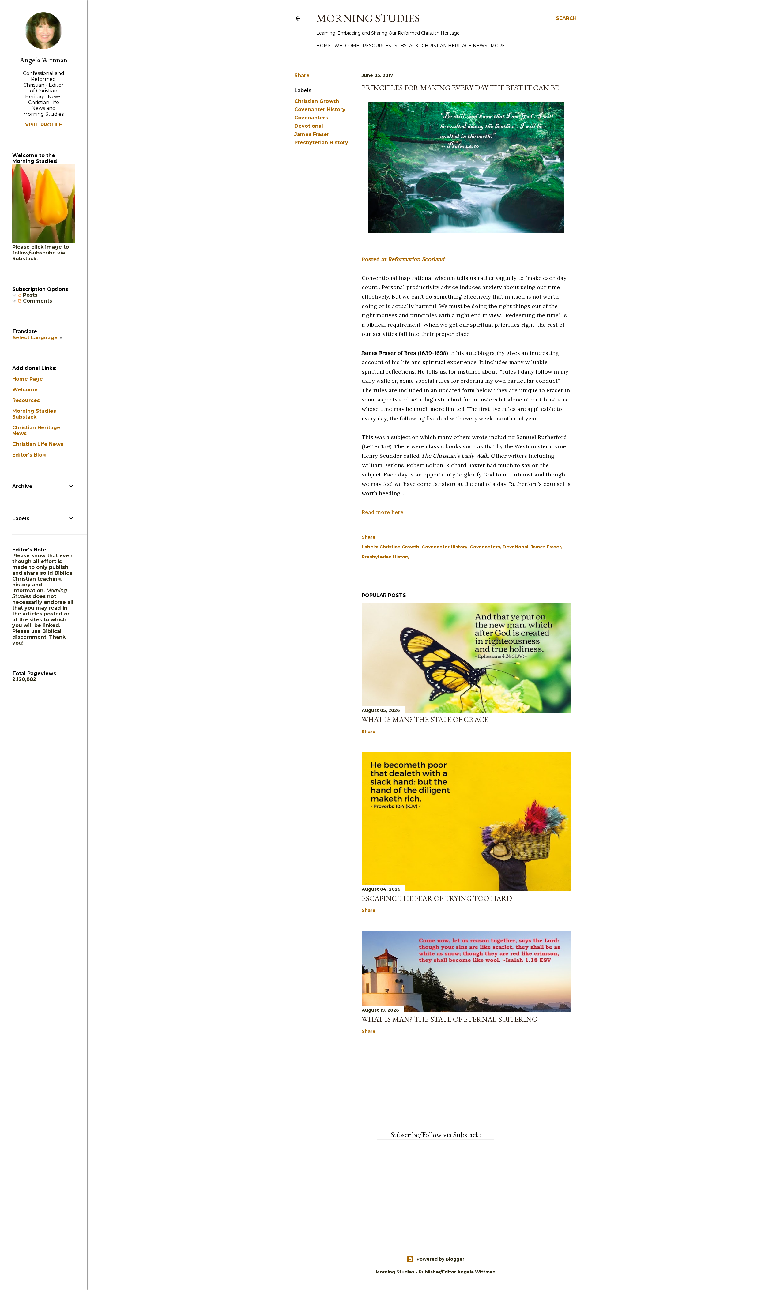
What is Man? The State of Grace (425, 719)
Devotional (308, 126)
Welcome (346, 45)
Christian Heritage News (454, 45)
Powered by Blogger (440, 1259)
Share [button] (302, 75)
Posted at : (404, 259)
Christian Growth (316, 101)
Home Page (27, 379)
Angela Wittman (43, 60)
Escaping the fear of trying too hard (437, 898)
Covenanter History (319, 109)
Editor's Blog (29, 455)
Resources (377, 45)
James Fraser (311, 134)
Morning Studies (368, 18)
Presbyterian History (321, 142)
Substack (406, 45)
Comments (36, 301)
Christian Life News (37, 444)
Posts (29, 295)
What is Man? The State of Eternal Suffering (449, 1019)
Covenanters (311, 118)
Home (323, 45)
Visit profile (43, 125)
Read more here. (383, 512)
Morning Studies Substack (34, 414)
